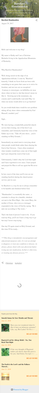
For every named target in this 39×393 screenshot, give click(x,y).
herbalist (18, 263)
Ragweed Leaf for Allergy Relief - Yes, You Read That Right (16, 341)
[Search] (36, 3)
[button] (36, 20)
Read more (32, 334)
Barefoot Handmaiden (19, 4)
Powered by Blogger (20, 389)
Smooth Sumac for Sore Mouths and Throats (17, 318)
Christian (9, 263)
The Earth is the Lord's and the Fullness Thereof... (15, 365)
